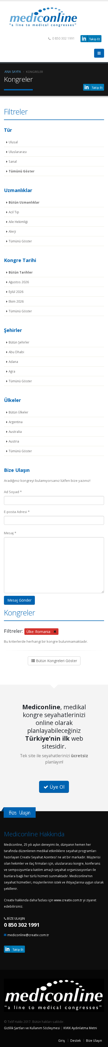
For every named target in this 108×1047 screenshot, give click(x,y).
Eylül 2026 (16, 292)
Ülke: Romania (39, 631)
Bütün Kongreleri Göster (56, 660)
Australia (15, 431)
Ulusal (13, 142)
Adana (13, 361)
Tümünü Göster (21, 171)
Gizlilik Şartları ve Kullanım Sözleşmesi (32, 1028)
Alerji (12, 231)
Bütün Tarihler (21, 272)
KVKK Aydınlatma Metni (80, 1028)
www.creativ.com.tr (68, 900)
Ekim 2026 (16, 301)
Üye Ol (56, 787)
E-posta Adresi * (17, 511)
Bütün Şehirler (19, 342)
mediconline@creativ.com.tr (28, 935)
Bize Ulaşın (94, 1040)
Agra (12, 371)
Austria (14, 441)
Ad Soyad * (13, 491)
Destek (75, 1040)
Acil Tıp (14, 212)
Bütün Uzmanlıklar (24, 202)
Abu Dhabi (16, 352)
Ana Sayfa (12, 71)
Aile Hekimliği (18, 222)
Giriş (61, 1040)
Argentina (16, 422)
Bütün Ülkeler (18, 412)
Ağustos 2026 (19, 282)
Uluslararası (18, 152)
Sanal (13, 161)
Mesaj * (10, 533)
